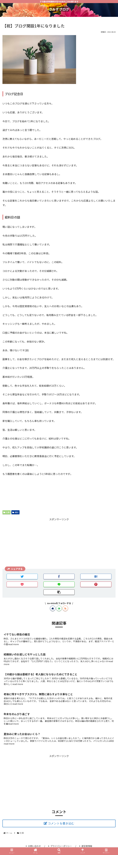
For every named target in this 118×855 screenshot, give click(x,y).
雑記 (17, 512)
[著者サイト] (52, 608)
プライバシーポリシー (61, 845)
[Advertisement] (59, 542)
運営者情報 (86, 845)
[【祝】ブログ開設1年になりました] (95, 576)
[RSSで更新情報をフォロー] (65, 608)
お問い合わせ (34, 845)
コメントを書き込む (61, 823)
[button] (109, 496)
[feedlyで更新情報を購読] (59, 608)
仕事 (8, 512)
